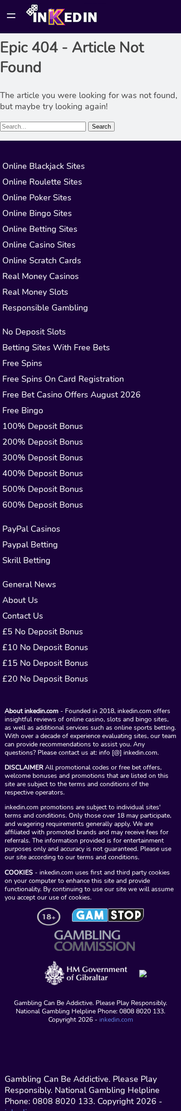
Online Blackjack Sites (43, 166)
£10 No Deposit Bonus (45, 647)
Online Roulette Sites (42, 181)
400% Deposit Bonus (42, 473)
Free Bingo (22, 410)
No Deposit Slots (34, 331)
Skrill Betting (26, 560)
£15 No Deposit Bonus (45, 663)
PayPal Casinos (31, 528)
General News (29, 584)
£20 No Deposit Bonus (45, 678)
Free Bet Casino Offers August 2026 (71, 394)
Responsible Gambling (45, 307)
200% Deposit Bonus (42, 441)
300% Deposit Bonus (42, 457)
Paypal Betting (30, 544)
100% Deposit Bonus (42, 426)
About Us (20, 600)
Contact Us (22, 615)
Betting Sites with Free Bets (56, 347)
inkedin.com (116, 1019)
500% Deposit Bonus (42, 489)
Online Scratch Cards (41, 260)
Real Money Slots (35, 292)
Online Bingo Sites (37, 213)
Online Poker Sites (36, 197)
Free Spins (22, 363)
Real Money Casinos (40, 276)
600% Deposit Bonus (42, 504)
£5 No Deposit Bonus (42, 631)
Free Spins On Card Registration (63, 379)
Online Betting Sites (40, 229)
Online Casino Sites (39, 244)
